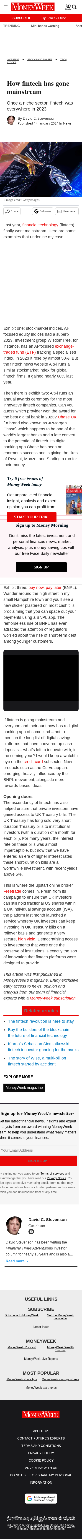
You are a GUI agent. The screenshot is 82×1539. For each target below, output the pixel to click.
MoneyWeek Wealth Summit (60, 1353)
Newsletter (70, 211)
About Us (41, 1435)
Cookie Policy (41, 1465)
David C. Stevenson (39, 118)
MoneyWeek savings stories (60, 1384)
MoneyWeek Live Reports (41, 1363)
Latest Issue (41, 1331)
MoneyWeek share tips (22, 1384)
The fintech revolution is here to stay (41, 1021)
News (67, 123)
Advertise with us (41, 1472)
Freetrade (12, 891)
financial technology (40, 225)
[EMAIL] (32, 1232)
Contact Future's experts (41, 1443)
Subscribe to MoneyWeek (22, 1320)
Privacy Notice (56, 1178)
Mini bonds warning (45, 26)
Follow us (45, 211)
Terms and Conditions (41, 1450)
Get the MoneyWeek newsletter (60, 1321)
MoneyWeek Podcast (22, 1352)
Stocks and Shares (39, 59)
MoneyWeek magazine (24, 1088)
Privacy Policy (41, 1457)
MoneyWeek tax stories (41, 1392)
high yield (26, 939)
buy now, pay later (45, 587)
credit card (33, 761)
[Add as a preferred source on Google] (41, 1503)
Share (14, 211)
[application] (41, 676)
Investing (13, 59)
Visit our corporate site (56, 1524)
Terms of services (53, 1173)
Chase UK (67, 417)
